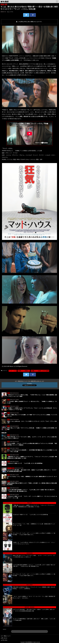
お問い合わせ (4, 638)
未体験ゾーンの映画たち (24, 370)
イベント (9, 468)
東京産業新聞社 (29, 642)
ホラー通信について (5, 636)
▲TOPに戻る (4, 640)
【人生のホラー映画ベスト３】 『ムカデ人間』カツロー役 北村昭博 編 (24, 463)
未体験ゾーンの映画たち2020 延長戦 (40, 370)
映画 (6, 4)
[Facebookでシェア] (33, 15)
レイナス (11, 11)
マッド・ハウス (12, 370)
